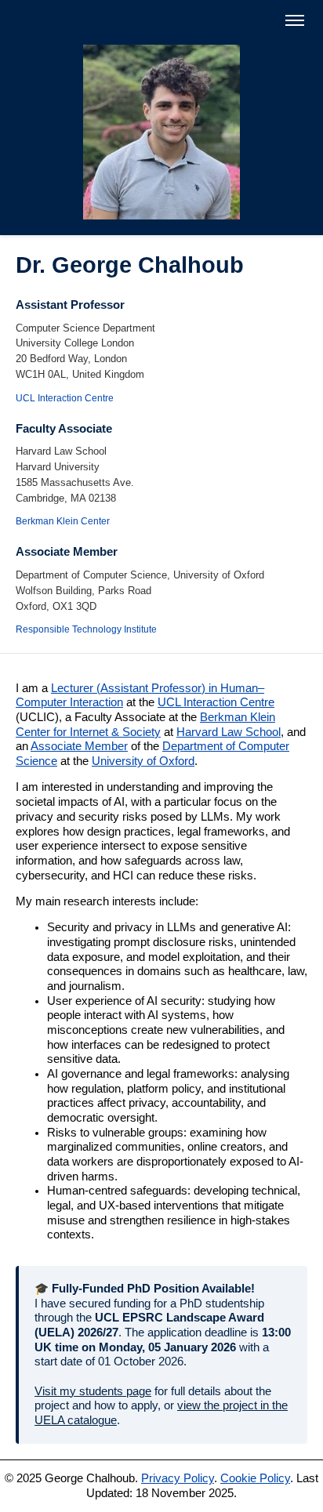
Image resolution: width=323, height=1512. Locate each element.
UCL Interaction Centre (65, 398)
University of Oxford (143, 761)
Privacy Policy (177, 1478)
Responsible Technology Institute (86, 629)
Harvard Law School (228, 732)
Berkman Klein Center (63, 521)
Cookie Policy (255, 1478)
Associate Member (79, 746)
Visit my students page (92, 1391)
